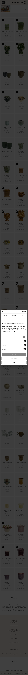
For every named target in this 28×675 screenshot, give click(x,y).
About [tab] (23, 315)
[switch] (25, 341)
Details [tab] (14, 315)
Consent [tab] (5, 315)
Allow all (14, 354)
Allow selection (14, 358)
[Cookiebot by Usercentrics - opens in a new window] (21, 312)
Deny (14, 362)
